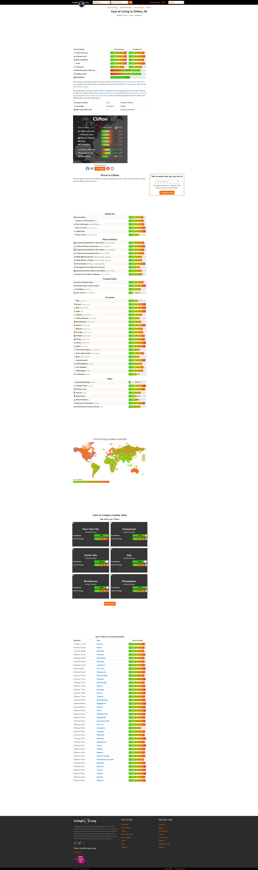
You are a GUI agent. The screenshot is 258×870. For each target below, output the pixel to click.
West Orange (102, 675)
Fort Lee (100, 724)
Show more (109, 604)
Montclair (100, 651)
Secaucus (100, 689)
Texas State (125, 828)
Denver (161, 841)
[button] (87, 168)
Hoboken (100, 738)
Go (131, 2)
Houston (162, 825)
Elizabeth (100, 763)
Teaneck (100, 696)
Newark (100, 707)
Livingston (101, 728)
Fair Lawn (100, 668)
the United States (130, 84)
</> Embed (100, 169)
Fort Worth (163, 837)
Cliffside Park (102, 714)
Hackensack (101, 672)
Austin (161, 834)
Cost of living (154, 2)
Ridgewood (101, 703)
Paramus (100, 679)
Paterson (100, 655)
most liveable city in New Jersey (96, 95)
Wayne (99, 686)
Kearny (99, 693)
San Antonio (163, 831)
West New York (103, 721)
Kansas (161, 847)
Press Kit (77, 852)
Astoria (100, 770)
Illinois (123, 841)
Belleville (100, 661)
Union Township (103, 756)
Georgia (124, 847)
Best (163, 2)
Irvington (100, 731)
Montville (100, 735)
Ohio (123, 844)
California (124, 825)
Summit (100, 773)
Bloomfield (101, 658)
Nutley (99, 648)
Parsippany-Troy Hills (105, 759)
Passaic (100, 644)
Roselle (100, 777)
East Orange (102, 683)
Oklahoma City (164, 844)
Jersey (99, 745)
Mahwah (100, 780)
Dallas (161, 828)
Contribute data (167, 193)
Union (99, 710)
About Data (168, 869)
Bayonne (100, 766)
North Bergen (102, 700)
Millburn (100, 752)
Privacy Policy (180, 869)
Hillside (100, 749)
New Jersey (84, 87)
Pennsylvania (126, 837)
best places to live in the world (107, 93)
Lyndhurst (101, 665)
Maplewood (101, 742)
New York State (127, 834)
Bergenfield (101, 717)
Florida (123, 831)
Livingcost (138, 15)
